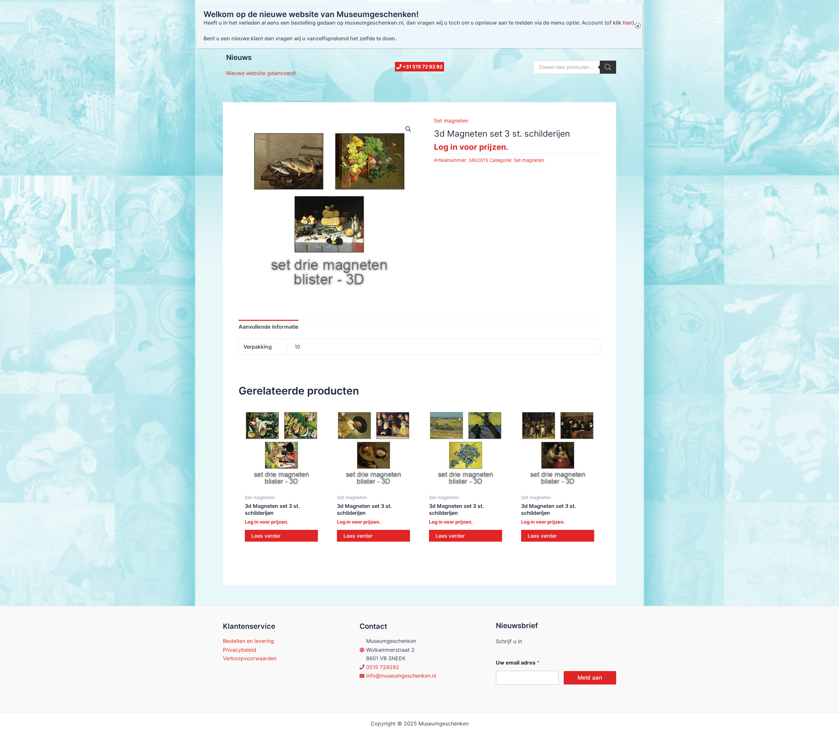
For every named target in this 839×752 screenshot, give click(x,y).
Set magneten (451, 120)
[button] (408, 129)
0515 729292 (382, 667)
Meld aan (589, 677)
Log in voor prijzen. (471, 147)
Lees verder (266, 535)
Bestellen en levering (248, 641)
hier (627, 22)
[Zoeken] (608, 67)
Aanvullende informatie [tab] (269, 326)
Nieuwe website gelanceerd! (261, 73)
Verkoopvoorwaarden (250, 658)
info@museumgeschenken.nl (401, 675)
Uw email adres (517, 663)
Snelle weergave (281, 484)
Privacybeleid (239, 649)
